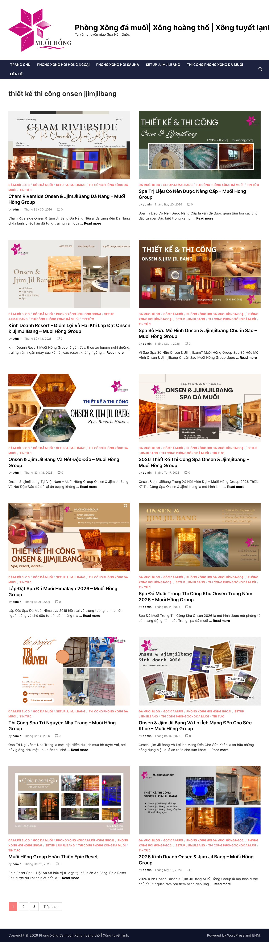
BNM (256, 935)
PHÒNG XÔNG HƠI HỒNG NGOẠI (63, 64)
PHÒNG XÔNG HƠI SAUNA (117, 64)
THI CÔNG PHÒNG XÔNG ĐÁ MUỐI (215, 64)
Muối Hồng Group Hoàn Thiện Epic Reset (53, 856)
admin (17, 209)
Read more (92, 223)
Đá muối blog (19, 185)
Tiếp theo (51, 906)
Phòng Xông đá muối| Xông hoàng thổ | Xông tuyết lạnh (83, 935)
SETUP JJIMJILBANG (163, 64)
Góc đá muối (43, 185)
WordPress (235, 935)
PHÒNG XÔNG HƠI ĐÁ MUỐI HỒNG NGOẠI (215, 314)
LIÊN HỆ (16, 74)
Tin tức (26, 190)
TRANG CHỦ (20, 64)
